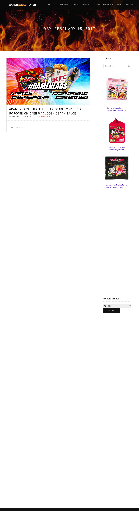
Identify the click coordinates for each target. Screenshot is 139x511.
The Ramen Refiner (105, 5)
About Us (129, 5)
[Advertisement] (117, 248)
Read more (16, 127)
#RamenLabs (87, 5)
